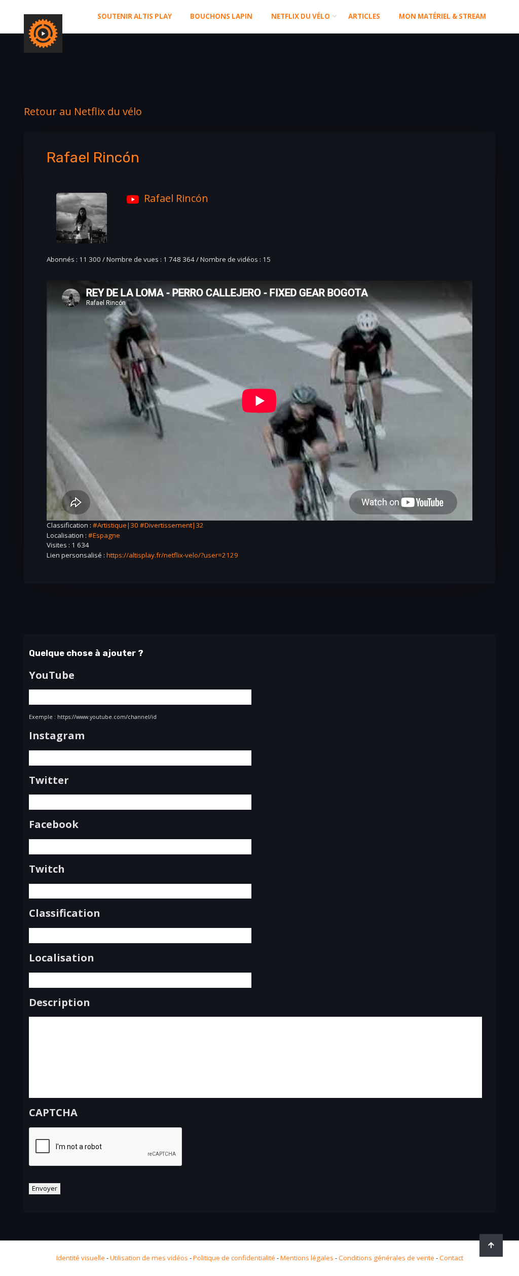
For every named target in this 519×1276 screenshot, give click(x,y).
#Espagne (104, 535)
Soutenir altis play (134, 16)
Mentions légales (306, 1257)
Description (59, 1002)
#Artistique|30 (115, 525)
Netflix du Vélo (300, 16)
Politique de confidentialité (234, 1257)
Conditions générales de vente (386, 1257)
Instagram (57, 735)
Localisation (61, 957)
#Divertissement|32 (172, 525)
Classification (64, 913)
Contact (451, 1257)
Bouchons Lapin (221, 16)
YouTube (52, 675)
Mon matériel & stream (442, 16)
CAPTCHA (53, 1112)
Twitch (47, 869)
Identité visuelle (80, 1257)
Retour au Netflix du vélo (83, 111)
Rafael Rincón (176, 198)
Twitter (49, 780)
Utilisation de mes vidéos (149, 1257)
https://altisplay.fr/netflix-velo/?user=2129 (172, 555)
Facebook (54, 824)
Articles (364, 16)
